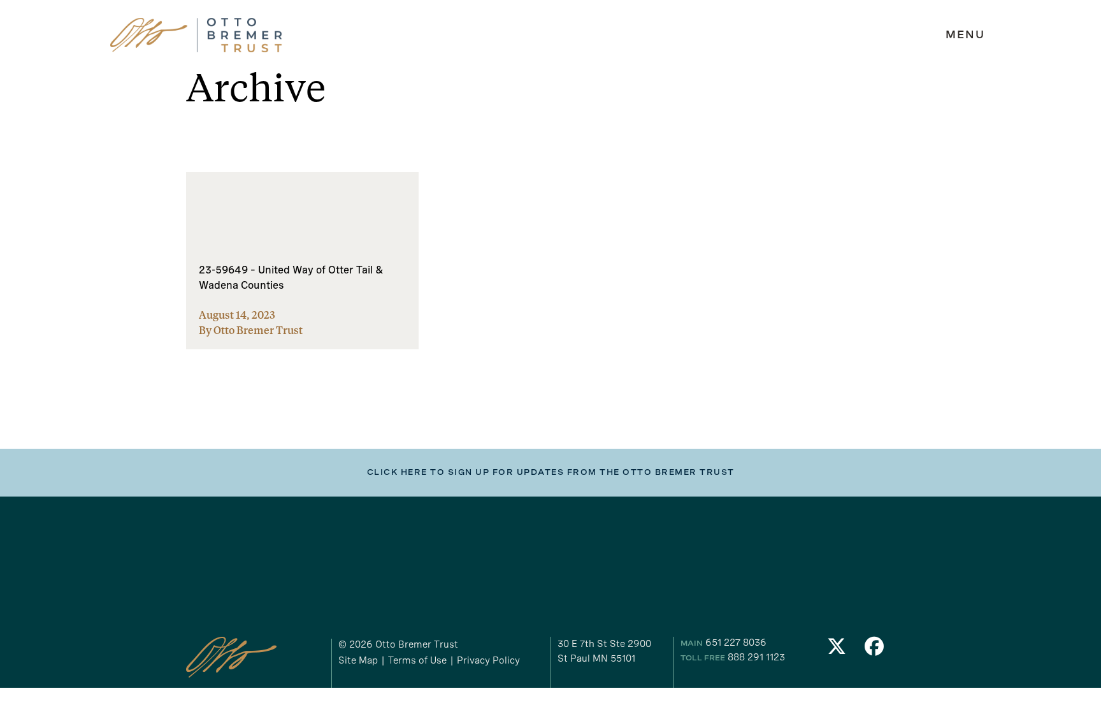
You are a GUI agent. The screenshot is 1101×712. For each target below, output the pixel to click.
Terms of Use (417, 660)
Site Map (358, 660)
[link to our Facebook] (875, 650)
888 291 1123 (756, 657)
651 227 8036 (735, 642)
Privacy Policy (488, 660)
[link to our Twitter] (836, 650)
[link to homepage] (196, 35)
